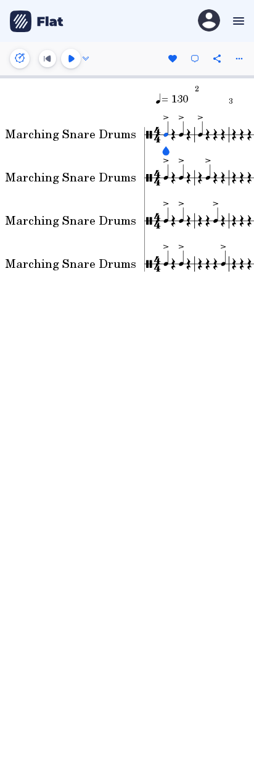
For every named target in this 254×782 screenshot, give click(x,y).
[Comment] (195, 59)
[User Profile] (209, 21)
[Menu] (237, 21)
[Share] (217, 59)
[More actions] (239, 59)
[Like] (173, 59)
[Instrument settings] (20, 59)
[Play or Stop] (71, 59)
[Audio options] (86, 59)
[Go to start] (47, 58)
